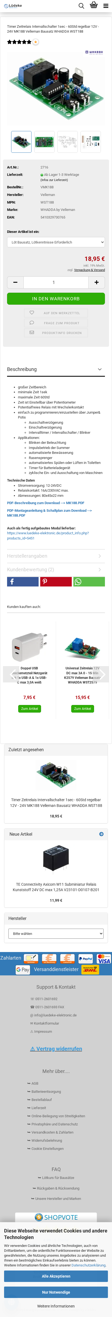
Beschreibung (22, 369)
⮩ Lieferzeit (36, 1108)
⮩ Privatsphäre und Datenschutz (52, 1124)
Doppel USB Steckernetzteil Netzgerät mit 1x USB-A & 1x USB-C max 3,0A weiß (29, 675)
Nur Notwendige (56, 1292)
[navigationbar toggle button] (106, 6)
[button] (15, 282)
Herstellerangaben (27, 556)
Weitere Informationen (56, 1306)
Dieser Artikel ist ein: (23, 232)
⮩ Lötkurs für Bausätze (56, 1178)
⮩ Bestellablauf (39, 1100)
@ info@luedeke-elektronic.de (53, 1015)
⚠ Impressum (41, 1031)
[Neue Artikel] (101, 834)
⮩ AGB (32, 1083)
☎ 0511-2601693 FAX (47, 1007)
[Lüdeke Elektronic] (11, 6)
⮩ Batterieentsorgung (44, 1092)
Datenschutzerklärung (88, 1265)
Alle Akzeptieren (56, 1276)
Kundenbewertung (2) (30, 569)
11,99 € (56, 900)
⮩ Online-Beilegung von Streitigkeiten (56, 1116)
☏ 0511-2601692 (43, 999)
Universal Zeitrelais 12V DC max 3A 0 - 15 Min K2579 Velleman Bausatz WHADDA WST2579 (82, 675)
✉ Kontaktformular (44, 1023)
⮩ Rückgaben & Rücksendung (56, 1188)
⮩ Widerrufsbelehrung (44, 1140)
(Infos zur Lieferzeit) (54, 180)
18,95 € (56, 816)
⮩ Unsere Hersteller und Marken (56, 1199)
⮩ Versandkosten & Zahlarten (50, 1132)
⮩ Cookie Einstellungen (45, 1149)
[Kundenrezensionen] (19, 45)
